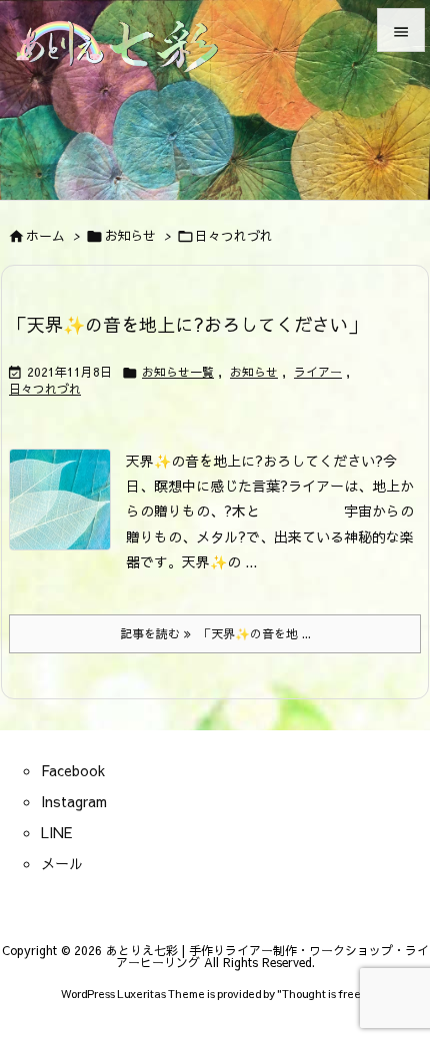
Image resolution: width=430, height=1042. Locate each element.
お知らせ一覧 (178, 372)
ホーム (45, 236)
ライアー (318, 372)
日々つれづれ (45, 389)
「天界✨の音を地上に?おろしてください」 (187, 324)
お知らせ (130, 236)
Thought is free (321, 993)
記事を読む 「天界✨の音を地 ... (215, 633)
